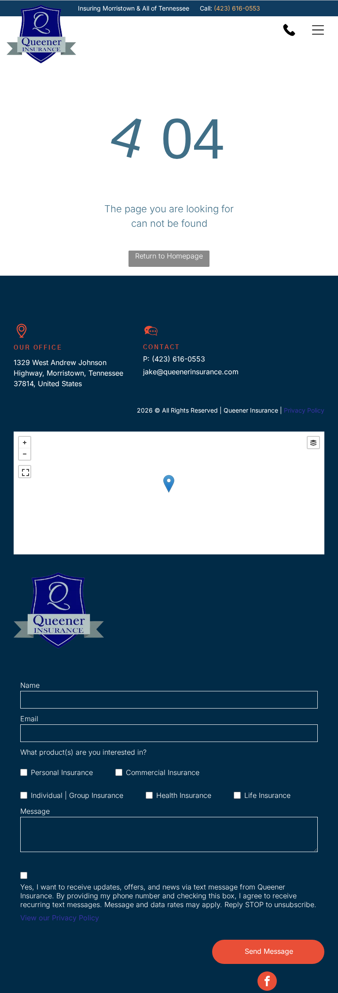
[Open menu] (318, 30)
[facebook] (267, 982)
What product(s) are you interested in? (83, 752)
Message (35, 811)
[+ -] (169, 493)
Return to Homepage (169, 255)
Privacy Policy (304, 410)
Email (29, 718)
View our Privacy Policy (59, 917)
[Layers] (313, 442)
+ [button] (24, 442)
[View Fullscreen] (24, 471)
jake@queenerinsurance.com (191, 371)
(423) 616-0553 (237, 8)
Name (30, 685)
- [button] (24, 454)
